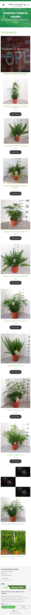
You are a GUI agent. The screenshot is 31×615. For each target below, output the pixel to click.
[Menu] (3, 4)
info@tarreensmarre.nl (7, 580)
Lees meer (22, 601)
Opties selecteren (15, 114)
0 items (28, 4)
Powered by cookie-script (15, 613)
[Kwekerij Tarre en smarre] (15, 5)
